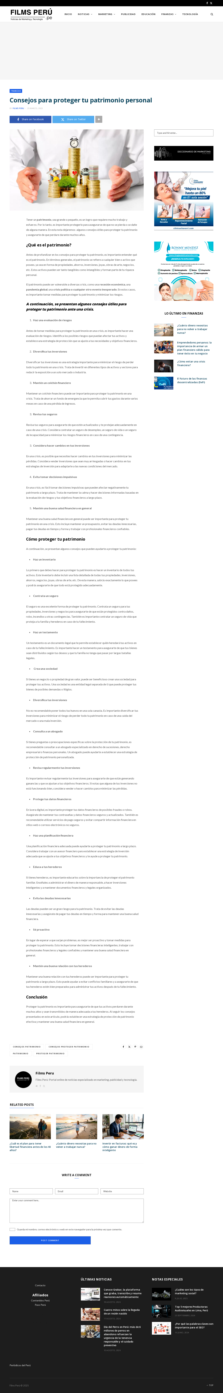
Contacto (40, 1285)
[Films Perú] (31, 14)
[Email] (13, 256)
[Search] (210, 14)
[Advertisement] (111, 50)
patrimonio (20, 1053)
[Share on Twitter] (13, 238)
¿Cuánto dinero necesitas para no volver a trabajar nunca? (76, 1145)
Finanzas (167, 14)
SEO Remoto (40, 1313)
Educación (148, 14)
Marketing (105, 14)
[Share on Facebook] (13, 229)
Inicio (68, 14)
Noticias (84, 14)
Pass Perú (40, 1304)
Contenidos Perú (40, 1300)
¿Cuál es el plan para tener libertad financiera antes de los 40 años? (30, 1147)
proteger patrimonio (50, 1053)
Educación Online (40, 1322)
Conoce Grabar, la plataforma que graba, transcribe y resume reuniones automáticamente (122, 1293)
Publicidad (128, 14)
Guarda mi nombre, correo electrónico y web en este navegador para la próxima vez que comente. (69, 1229)
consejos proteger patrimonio (69, 1046)
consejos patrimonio (27, 1046)
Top (210, 1385)
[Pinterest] (13, 247)
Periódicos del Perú (20, 1365)
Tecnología (190, 14)
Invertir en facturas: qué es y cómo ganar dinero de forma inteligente (119, 1147)
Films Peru (18, 108)
